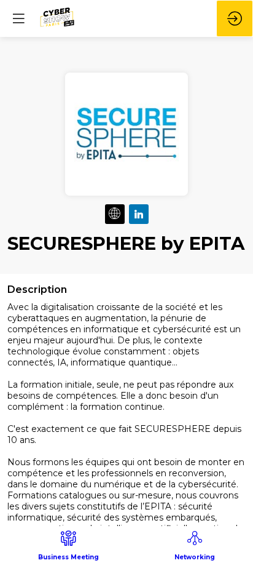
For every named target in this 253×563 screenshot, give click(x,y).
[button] (18, 18)
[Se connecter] (234, 18)
